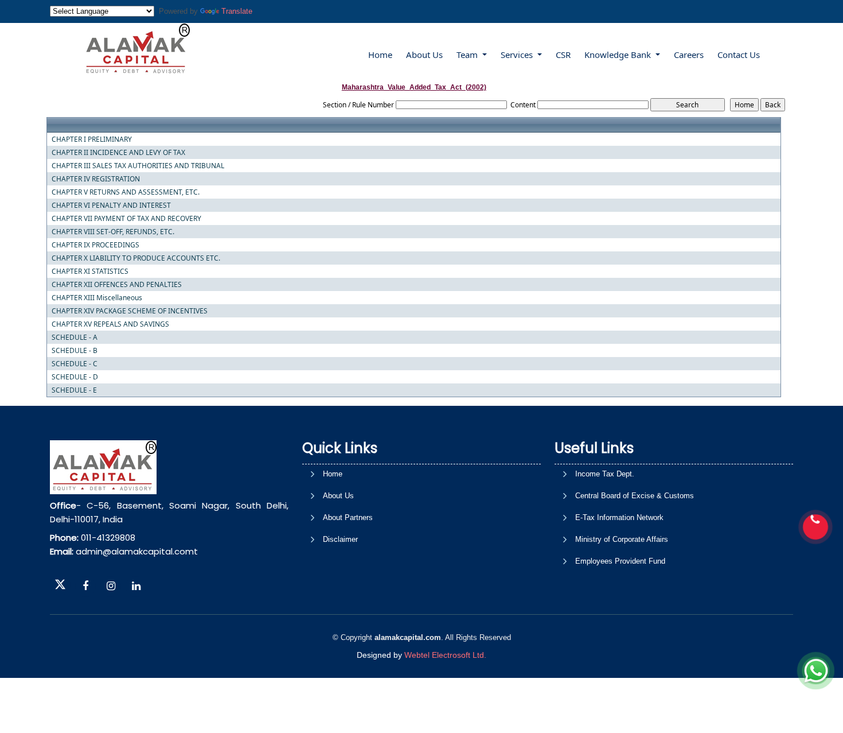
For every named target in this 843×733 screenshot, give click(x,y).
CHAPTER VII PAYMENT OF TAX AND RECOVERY (126, 218)
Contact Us (738, 54)
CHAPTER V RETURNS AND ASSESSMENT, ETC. (126, 192)
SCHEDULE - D (75, 377)
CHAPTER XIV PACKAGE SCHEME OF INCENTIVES (130, 311)
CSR (563, 54)
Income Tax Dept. (604, 474)
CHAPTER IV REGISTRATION (96, 179)
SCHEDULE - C (74, 364)
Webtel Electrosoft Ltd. (445, 655)
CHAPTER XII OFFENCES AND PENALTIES (117, 284)
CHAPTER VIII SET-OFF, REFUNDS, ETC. (113, 231)
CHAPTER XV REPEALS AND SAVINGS (110, 324)
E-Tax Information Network (619, 517)
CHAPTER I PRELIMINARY (92, 139)
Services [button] (518, 54)
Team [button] (468, 54)
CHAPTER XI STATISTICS (90, 271)
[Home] (136, 49)
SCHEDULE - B (74, 350)
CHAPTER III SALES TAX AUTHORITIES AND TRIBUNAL (138, 165)
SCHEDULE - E (74, 390)
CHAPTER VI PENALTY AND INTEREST (111, 205)
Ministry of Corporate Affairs (621, 539)
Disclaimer (340, 539)
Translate (236, 11)
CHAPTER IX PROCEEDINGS (95, 245)
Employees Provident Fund (620, 561)
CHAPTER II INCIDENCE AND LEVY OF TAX (118, 152)
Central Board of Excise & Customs (634, 495)
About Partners (348, 517)
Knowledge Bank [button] (618, 54)
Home (380, 54)
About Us (424, 54)
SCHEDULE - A (74, 337)
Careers (689, 54)
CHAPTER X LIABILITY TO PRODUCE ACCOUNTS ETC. (136, 258)
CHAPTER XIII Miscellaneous (97, 297)
